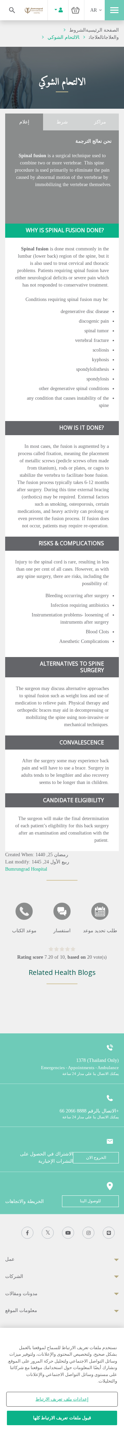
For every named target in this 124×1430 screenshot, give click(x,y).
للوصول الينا (90, 1200)
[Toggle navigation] (114, 10)
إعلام (24, 122)
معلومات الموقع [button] (21, 1310)
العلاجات (96, 37)
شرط (62, 122)
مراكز (100, 122)
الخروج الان (96, 1157)
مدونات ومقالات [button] (21, 1293)
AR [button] (93, 10)
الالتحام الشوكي (63, 37)
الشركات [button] (14, 1276)
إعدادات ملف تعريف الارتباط (61, 1399)
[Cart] (75, 10)
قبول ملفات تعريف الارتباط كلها (62, 1417)
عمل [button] (9, 1259)
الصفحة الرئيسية (102, 30)
